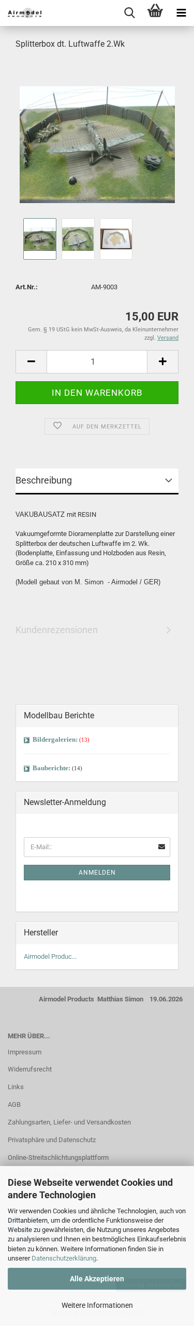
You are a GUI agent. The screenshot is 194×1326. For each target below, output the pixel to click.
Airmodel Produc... (50, 956)
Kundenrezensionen (57, 629)
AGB (14, 1104)
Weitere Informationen (97, 1305)
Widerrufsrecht (30, 1069)
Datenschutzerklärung (64, 1258)
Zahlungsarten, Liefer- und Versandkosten (69, 1122)
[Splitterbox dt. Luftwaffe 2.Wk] (97, 137)
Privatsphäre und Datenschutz (52, 1140)
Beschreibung (44, 480)
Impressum (24, 1052)
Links (16, 1087)
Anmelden (97, 872)
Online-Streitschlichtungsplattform (58, 1157)
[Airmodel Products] (20, 13)
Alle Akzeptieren (97, 1279)
